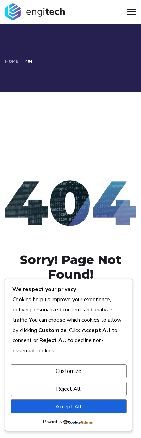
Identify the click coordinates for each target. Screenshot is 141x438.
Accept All (68, 406)
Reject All (68, 389)
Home (11, 61)
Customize (68, 371)
